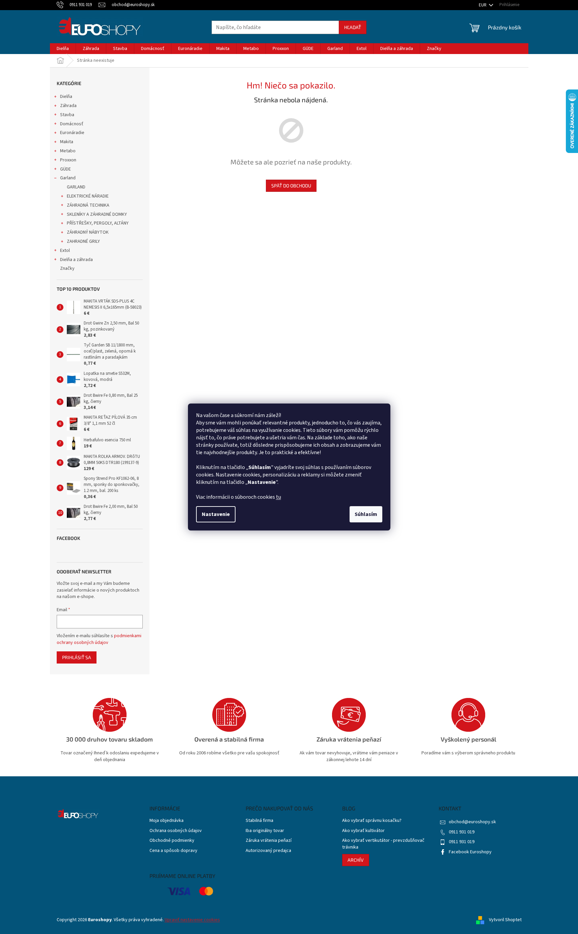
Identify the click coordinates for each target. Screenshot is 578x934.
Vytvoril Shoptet (505, 919)
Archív (356, 860)
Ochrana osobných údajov (175, 831)
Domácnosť (71, 124)
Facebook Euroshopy (470, 852)
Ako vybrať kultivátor (363, 831)
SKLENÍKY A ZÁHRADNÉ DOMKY (97, 214)
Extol (65, 250)
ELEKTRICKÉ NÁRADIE (88, 196)
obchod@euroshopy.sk (472, 822)
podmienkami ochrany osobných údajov (99, 639)
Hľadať (352, 27)
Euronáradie (72, 132)
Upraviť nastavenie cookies (192, 919)
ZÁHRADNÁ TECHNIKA (88, 205)
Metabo (68, 151)
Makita (66, 141)
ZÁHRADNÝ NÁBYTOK (88, 232)
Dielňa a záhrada (76, 259)
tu (278, 497)
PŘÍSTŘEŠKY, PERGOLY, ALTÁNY (98, 223)
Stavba (67, 114)
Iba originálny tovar (265, 831)
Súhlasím (366, 514)
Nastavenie (216, 514)
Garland (68, 178)
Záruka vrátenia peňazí (269, 840)
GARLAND (76, 187)
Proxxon (68, 160)
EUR (483, 5)
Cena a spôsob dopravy (173, 851)
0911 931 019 (461, 832)
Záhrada (68, 105)
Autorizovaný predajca (268, 851)
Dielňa (66, 96)
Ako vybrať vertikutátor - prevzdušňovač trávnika (383, 843)
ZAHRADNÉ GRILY (83, 241)
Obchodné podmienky (171, 840)
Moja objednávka (166, 821)
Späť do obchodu (291, 185)
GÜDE (65, 169)
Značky (67, 268)
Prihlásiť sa (76, 657)
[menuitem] (63, 48)
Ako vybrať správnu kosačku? (372, 821)
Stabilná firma (259, 821)
